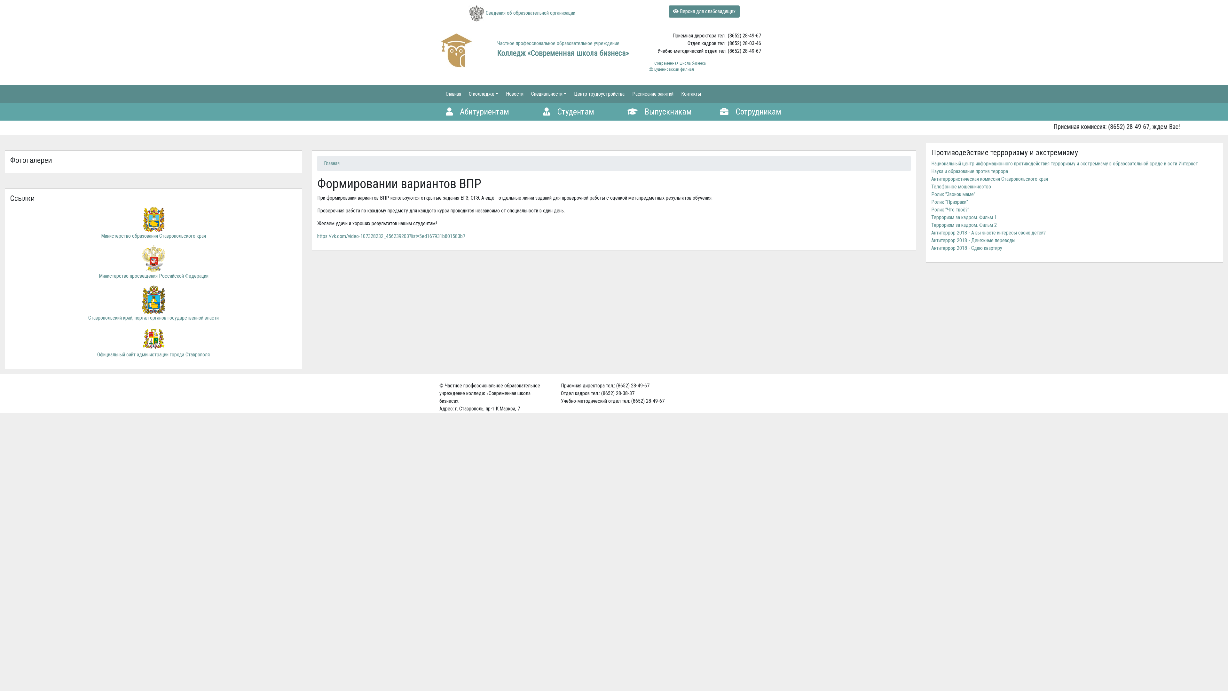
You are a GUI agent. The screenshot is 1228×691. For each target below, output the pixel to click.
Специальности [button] (547, 94)
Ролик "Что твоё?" (950, 210)
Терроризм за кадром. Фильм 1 (964, 217)
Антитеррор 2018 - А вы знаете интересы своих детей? (988, 233)
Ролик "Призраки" (949, 202)
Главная (453, 94)
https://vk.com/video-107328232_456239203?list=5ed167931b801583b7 (391, 236)
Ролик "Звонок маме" (953, 194)
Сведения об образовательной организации (530, 13)
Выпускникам (667, 111)
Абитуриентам (483, 111)
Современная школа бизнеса (679, 63)
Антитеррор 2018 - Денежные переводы (973, 240)
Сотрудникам (757, 111)
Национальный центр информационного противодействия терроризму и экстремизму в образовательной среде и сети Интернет (1064, 164)
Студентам (574, 111)
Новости (514, 94)
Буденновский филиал (673, 69)
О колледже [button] (481, 94)
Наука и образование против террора (969, 171)
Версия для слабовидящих (707, 11)
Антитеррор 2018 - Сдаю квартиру (966, 248)
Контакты (691, 94)
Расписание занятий (652, 94)
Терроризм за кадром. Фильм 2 (964, 225)
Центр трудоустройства (599, 94)
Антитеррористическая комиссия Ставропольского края (989, 179)
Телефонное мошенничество (961, 187)
